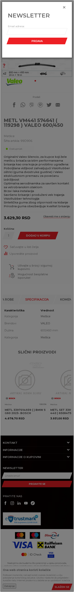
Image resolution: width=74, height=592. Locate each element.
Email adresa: (16, 26)
